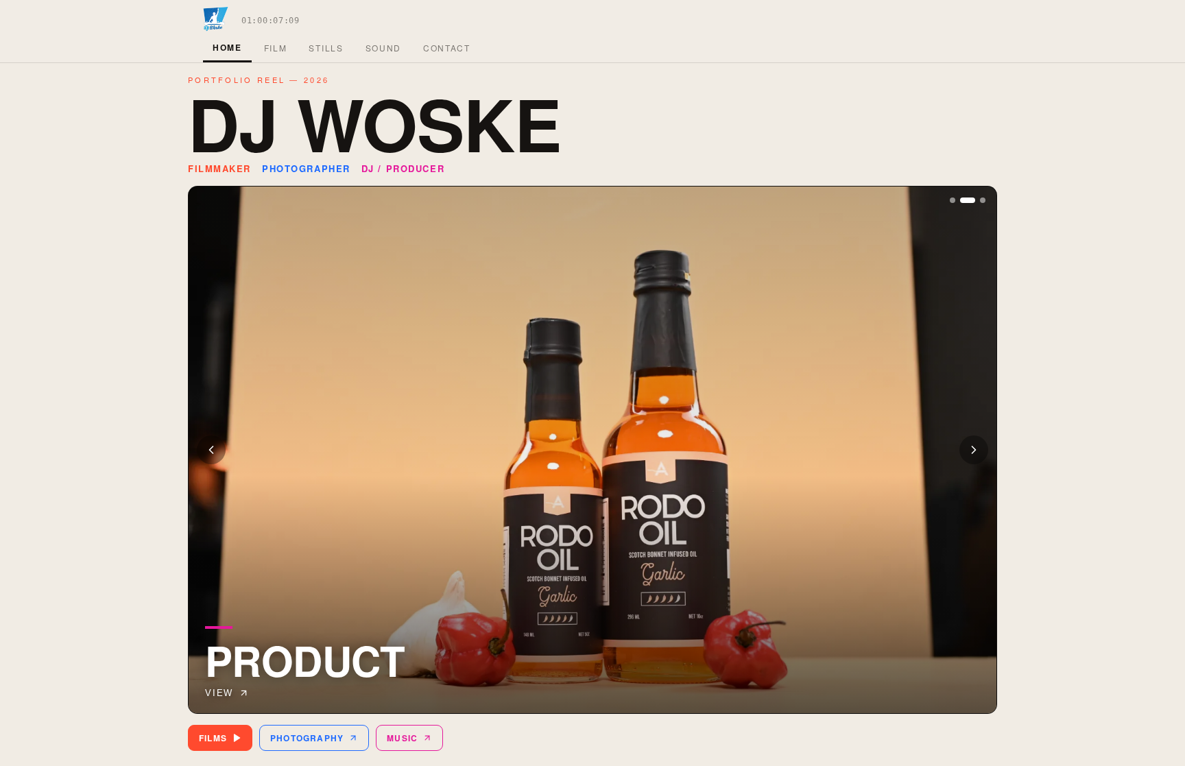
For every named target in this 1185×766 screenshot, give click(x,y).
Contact (446, 47)
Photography (307, 738)
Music (402, 738)
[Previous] (211, 449)
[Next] (973, 449)
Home (227, 47)
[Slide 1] (952, 200)
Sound (383, 47)
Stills (326, 47)
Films (213, 738)
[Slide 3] (982, 200)
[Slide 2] (967, 200)
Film (275, 47)
